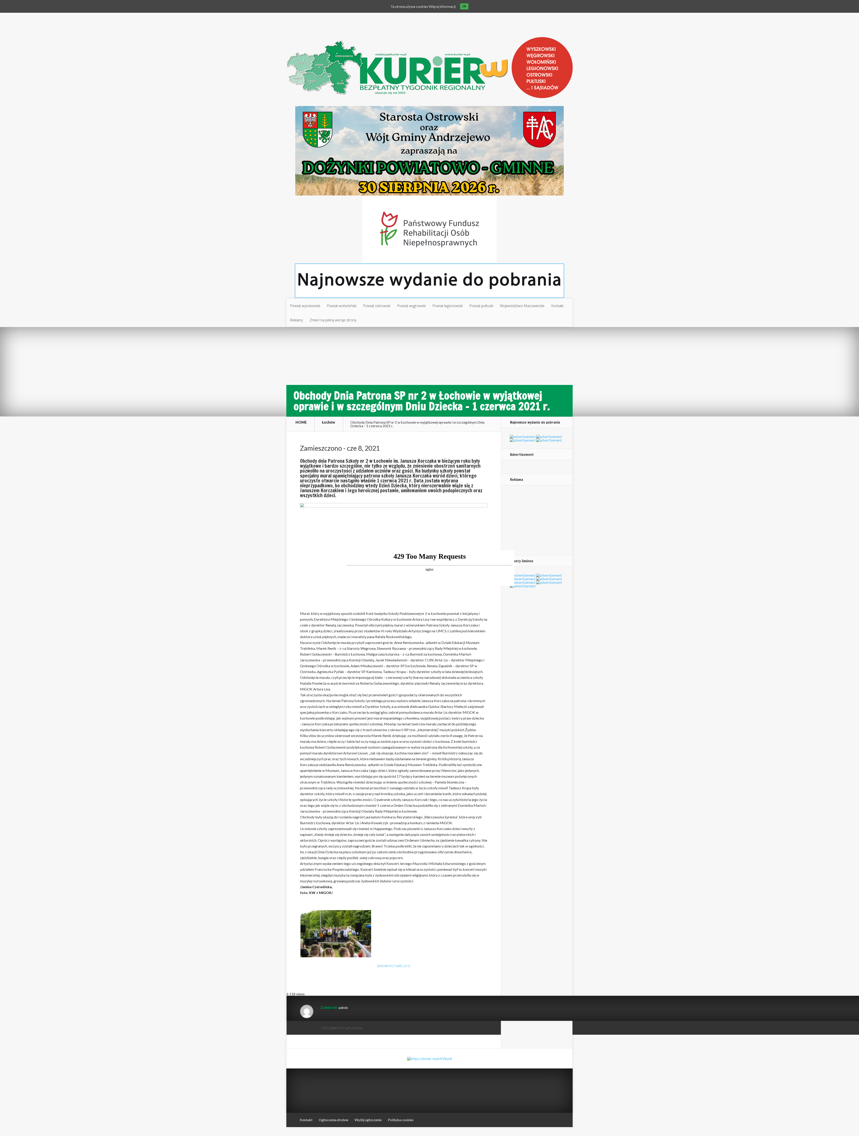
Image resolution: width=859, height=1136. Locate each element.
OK (464, 6)
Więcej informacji (442, 6)
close (511, 583)
